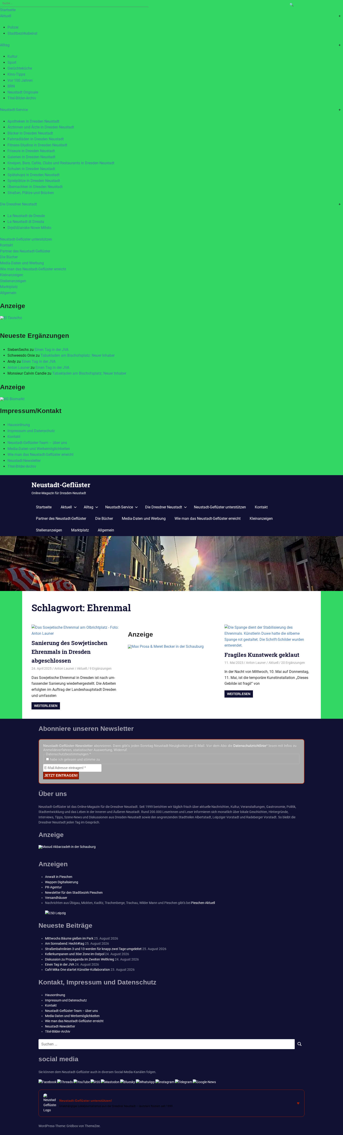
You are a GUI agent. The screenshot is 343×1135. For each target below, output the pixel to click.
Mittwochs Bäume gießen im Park (69, 938)
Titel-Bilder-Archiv (21, 98)
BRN (11, 86)
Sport (11, 62)
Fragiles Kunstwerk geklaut (261, 654)
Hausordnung (18, 425)
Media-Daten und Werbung (22, 263)
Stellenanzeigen (13, 281)
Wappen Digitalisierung (61, 882)
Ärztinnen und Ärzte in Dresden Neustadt (40, 127)
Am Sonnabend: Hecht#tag (64, 943)
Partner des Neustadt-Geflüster (25, 251)
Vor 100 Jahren (20, 80)
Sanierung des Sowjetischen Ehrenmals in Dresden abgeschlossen (69, 652)
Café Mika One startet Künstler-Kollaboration (77, 969)
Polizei (12, 27)
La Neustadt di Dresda (25, 221)
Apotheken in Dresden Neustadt (33, 121)
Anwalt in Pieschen (58, 877)
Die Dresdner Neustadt (18, 204)
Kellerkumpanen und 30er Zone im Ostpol (74, 954)
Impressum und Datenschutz (31, 431)
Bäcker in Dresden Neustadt (30, 133)
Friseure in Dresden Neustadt (31, 151)
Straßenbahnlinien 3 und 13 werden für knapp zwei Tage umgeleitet (93, 949)
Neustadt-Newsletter (24, 460)
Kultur (12, 56)
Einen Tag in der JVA (51, 349)
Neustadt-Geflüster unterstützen (26, 239)
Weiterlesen (45, 706)
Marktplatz (9, 287)
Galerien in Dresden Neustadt (31, 157)
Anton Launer (18, 367)
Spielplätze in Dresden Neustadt (33, 180)
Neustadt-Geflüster (61, 484)
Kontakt (6, 245)
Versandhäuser (56, 898)
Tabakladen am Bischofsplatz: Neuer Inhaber (78, 355)
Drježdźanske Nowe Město (29, 227)
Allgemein (8, 293)
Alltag (5, 45)
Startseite (8, 10)
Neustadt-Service (14, 109)
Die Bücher (9, 257)
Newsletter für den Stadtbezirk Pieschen (74, 892)
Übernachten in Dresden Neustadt (35, 187)
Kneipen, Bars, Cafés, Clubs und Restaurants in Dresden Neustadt (60, 163)
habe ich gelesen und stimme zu (74, 759)
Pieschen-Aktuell (203, 903)
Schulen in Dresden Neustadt (31, 169)
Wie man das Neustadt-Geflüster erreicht (33, 269)
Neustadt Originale (22, 92)
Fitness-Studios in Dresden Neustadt (37, 145)
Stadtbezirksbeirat (22, 33)
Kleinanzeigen (11, 275)
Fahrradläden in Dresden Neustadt (35, 139)
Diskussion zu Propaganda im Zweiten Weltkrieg (79, 959)
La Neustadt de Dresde (26, 216)
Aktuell (5, 16)
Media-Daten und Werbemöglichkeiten (38, 449)
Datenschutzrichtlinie (249, 746)
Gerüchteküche (19, 68)
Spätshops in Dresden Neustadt (33, 175)
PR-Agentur (53, 887)
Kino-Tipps (16, 74)
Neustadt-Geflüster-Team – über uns (37, 442)
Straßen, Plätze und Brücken (30, 193)
